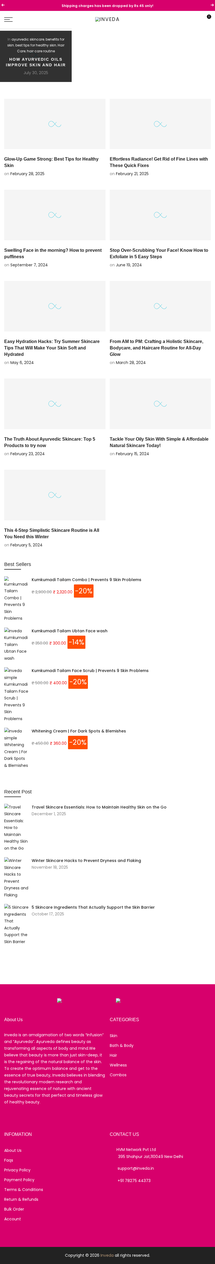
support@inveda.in (136, 1168)
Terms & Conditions (23, 1189)
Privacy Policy (17, 1170)
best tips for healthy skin (35, 45)
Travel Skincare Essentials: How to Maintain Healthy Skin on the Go (99, 807)
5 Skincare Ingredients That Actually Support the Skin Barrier (93, 907)
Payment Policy (19, 1180)
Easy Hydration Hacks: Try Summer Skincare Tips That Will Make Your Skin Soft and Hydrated (52, 348)
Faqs (8, 1160)
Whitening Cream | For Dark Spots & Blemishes (79, 731)
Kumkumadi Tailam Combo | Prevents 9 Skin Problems (86, 579)
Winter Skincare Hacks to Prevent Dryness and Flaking (86, 860)
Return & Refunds (21, 1199)
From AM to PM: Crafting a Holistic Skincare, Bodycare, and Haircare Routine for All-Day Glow (156, 348)
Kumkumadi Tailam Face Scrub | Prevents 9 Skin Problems (90, 670)
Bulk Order (14, 1209)
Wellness (118, 1065)
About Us (13, 1150)
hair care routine (41, 51)
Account (12, 1219)
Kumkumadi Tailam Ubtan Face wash (70, 631)
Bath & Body (122, 1045)
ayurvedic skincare (27, 39)
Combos (118, 1075)
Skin (113, 1036)
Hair (113, 1055)
